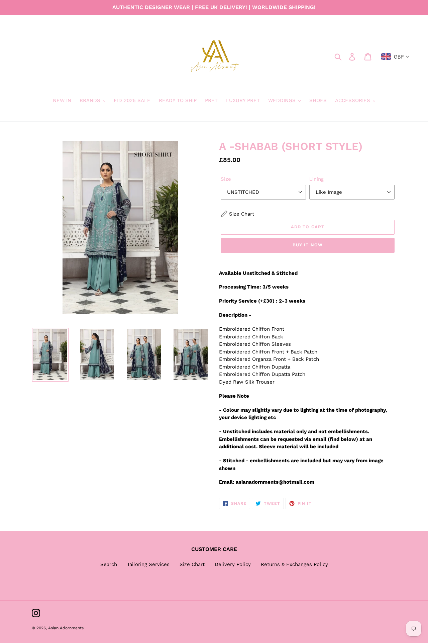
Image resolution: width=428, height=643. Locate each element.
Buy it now (307, 244)
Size (226, 179)
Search (108, 564)
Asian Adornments (66, 628)
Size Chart (192, 564)
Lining (316, 179)
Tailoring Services (148, 564)
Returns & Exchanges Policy (294, 564)
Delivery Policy (233, 564)
